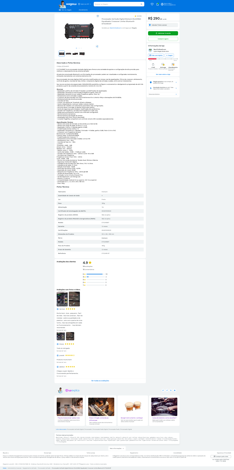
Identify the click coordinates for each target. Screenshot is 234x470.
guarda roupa (124, 440)
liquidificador (112, 440)
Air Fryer (135, 437)
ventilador (141, 439)
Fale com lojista (157, 55)
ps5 (130, 437)
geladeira (152, 437)
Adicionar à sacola (164, 33)
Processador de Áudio (44, 468)
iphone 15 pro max (100, 439)
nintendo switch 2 (151, 439)
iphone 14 (125, 437)
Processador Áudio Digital (100, 429)
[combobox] (119, 4)
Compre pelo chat (222, 456)
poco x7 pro (160, 437)
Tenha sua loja (91, 453)
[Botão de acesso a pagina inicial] (67, 4)
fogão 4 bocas (146, 440)
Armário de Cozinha (157, 440)
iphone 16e (120, 439)
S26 (78, 437)
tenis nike (89, 440)
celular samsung (111, 439)
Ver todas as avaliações (100, 381)
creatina (58, 439)
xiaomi (135, 439)
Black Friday (59, 437)
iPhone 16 (73, 437)
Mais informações (115, 448)
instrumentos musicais (14, 468)
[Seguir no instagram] (170, 390)
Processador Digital (126, 429)
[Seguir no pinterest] (174, 390)
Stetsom (104, 238)
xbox (166, 437)
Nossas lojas (47, 453)
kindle (80, 439)
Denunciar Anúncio (154, 94)
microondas (74, 439)
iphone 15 (118, 437)
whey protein (66, 439)
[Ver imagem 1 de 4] (79, 31)
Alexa (165, 440)
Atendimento (83, 10)
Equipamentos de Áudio (30, 468)
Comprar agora (163, 39)
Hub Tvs (112, 437)
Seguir (170, 55)
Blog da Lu (6, 453)
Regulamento (134, 453)
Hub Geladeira (105, 437)
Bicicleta (63, 440)
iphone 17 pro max (88, 439)
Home (4, 468)
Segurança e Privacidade (224, 453)
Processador (88, 429)
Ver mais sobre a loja (163, 74)
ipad (118, 440)
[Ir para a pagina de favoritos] (152, 4)
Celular (159, 439)
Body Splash (70, 440)
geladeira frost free (135, 440)
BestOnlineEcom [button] (115, 28)
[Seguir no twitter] (163, 390)
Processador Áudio (114, 429)
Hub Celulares (96, 437)
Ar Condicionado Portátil (169, 439)
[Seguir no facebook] (167, 390)
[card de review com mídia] (62, 299)
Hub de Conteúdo (85, 437)
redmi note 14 (81, 440)
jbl (75, 440)
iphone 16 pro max (143, 437)
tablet (58, 440)
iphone (170, 437)
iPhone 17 (66, 437)
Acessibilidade (177, 453)
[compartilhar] (97, 46)
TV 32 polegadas (61, 441)
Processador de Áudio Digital (75, 429)
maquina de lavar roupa (100, 440)
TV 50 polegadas (173, 440)
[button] (141, 4)
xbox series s (128, 439)
